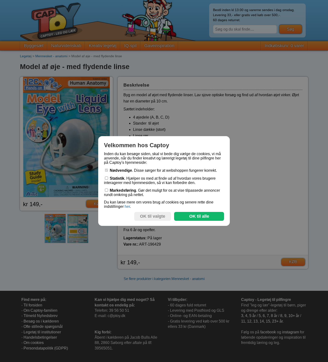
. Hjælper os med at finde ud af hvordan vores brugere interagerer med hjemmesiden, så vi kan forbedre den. (160, 180)
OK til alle (199, 216)
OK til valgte (152, 216)
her (127, 206)
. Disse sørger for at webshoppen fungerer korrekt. (163, 170)
